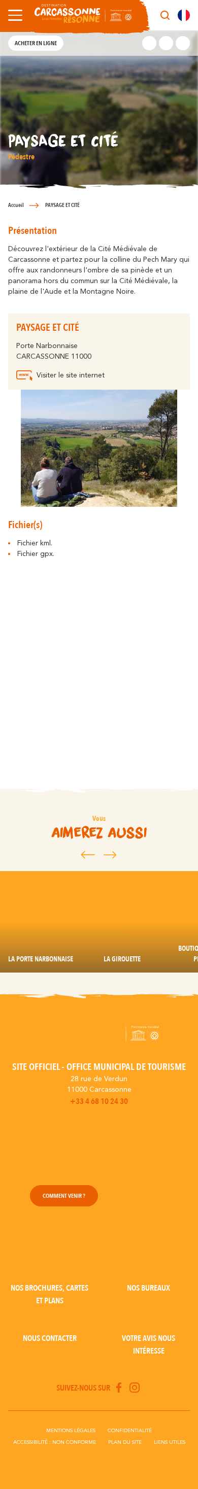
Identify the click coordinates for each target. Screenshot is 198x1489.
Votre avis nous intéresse (148, 1345)
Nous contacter (50, 1338)
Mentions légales (70, 1430)
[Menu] (13, 15)
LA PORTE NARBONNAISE (40, 959)
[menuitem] (184, 15)
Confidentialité (130, 1430)
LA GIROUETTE (122, 959)
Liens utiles (169, 1442)
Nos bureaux (148, 1288)
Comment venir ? (64, 1196)
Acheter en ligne (36, 43)
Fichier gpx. (35, 554)
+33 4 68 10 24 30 (99, 1101)
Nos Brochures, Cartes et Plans (49, 1294)
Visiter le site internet (71, 375)
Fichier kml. (34, 543)
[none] (184, 15)
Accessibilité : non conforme (54, 1442)
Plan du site (125, 1442)
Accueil (16, 205)
